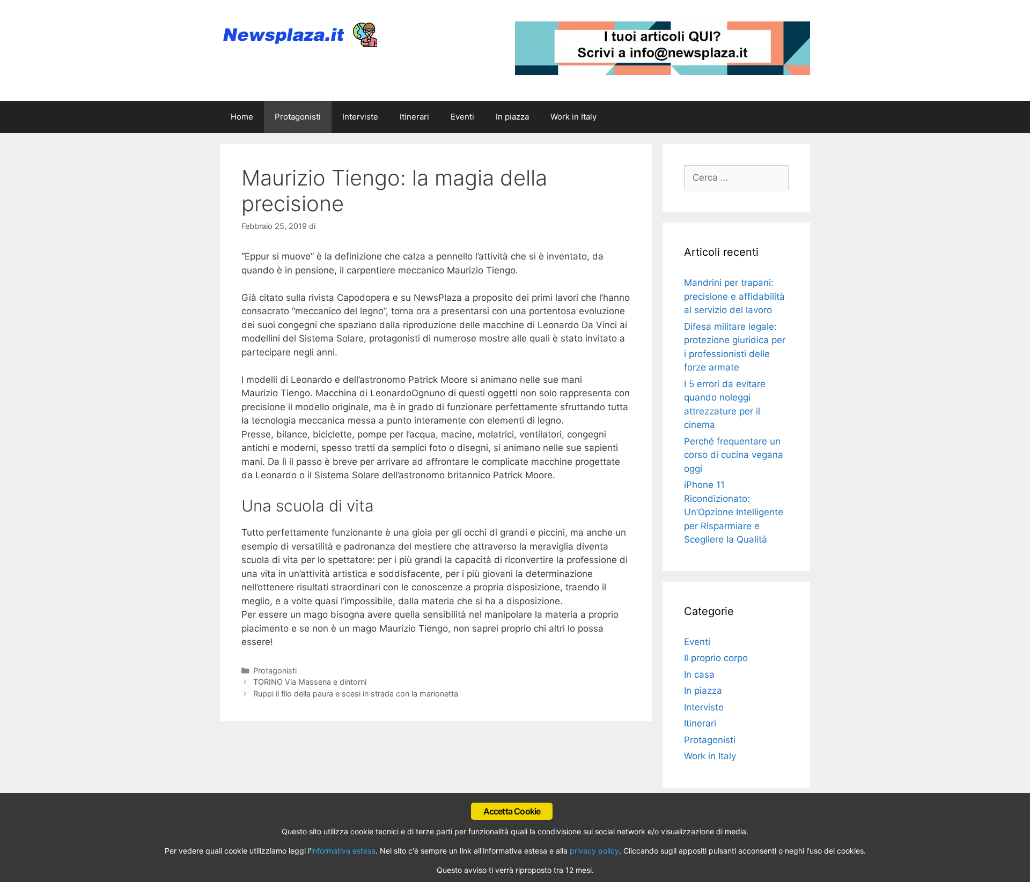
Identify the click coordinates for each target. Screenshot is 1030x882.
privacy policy (594, 850)
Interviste (360, 117)
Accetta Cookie (512, 811)
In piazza (512, 117)
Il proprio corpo (716, 658)
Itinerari (414, 117)
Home (242, 117)
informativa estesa (343, 850)
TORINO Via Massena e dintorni (309, 681)
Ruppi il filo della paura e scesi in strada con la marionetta (355, 693)
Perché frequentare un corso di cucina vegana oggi (733, 455)
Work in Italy (573, 117)
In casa (699, 674)
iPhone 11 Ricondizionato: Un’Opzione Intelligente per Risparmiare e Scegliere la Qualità (733, 512)
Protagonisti (298, 117)
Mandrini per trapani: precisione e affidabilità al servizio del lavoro (734, 296)
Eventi (462, 117)
